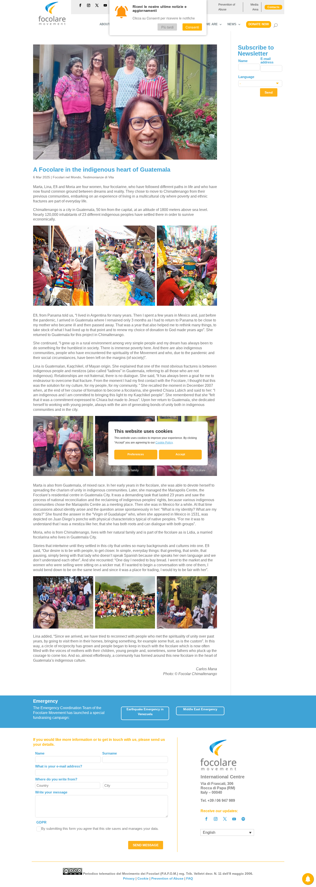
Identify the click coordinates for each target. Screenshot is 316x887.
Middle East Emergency (200, 709)
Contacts (273, 7)
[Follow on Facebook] (80, 5)
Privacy (129, 878)
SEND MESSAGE (145, 845)
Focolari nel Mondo (67, 177)
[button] (283, 712)
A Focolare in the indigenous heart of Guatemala (101, 169)
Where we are (206, 24)
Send (269, 92)
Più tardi (167, 27)
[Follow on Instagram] (88, 5)
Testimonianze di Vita (98, 177)
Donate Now (258, 24)
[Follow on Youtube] (105, 5)
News (231, 24)
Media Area (254, 7)
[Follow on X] (97, 5)
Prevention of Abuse (226, 7)
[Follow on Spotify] (243, 819)
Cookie (143, 878)
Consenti (192, 27)
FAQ (189, 878)
